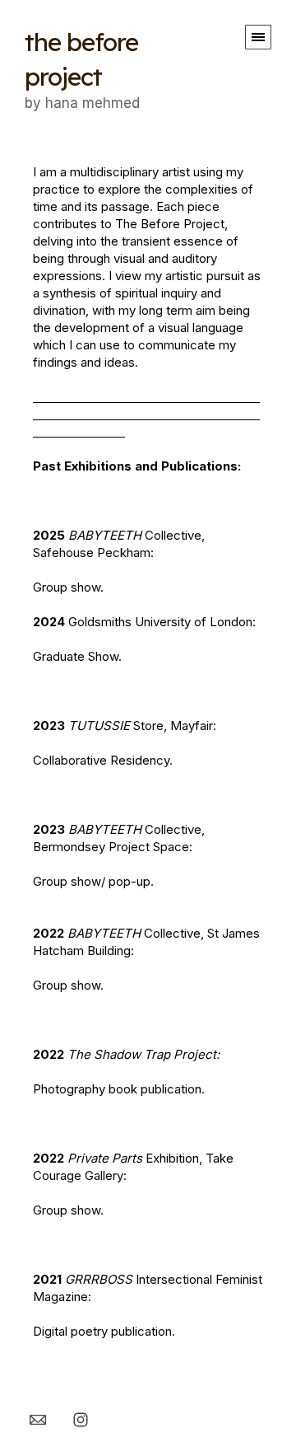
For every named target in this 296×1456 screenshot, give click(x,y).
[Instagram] (80, 1419)
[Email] (38, 1419)
